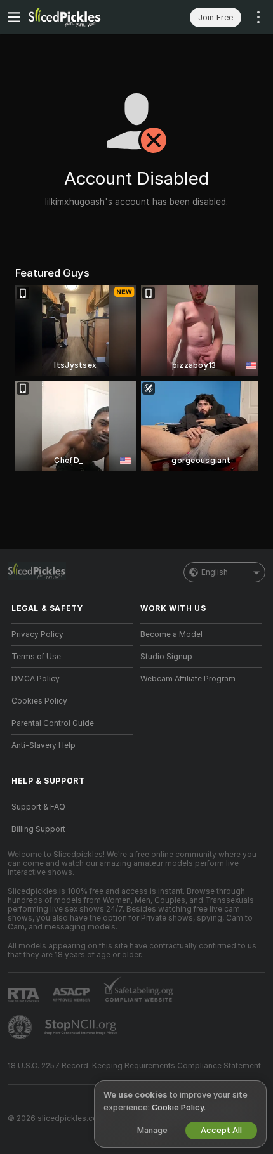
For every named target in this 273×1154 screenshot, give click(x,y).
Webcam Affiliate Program (188, 678)
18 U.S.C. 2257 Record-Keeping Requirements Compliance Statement (134, 1065)
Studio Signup (166, 656)
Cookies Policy (39, 701)
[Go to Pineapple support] (21, 1027)
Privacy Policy (37, 634)
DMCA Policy (35, 678)
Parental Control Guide (52, 723)
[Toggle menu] (14, 17)
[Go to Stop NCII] (81, 1027)
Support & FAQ (38, 807)
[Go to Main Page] (82, 17)
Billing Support (38, 829)
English (214, 572)
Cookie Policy (178, 1107)
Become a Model (171, 634)
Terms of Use (36, 656)
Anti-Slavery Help (43, 745)
